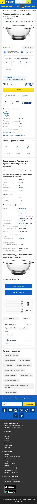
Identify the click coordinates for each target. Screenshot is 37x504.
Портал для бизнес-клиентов (13, 481)
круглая (21, 190)
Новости (7, 436)
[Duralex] (8, 114)
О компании (8, 434)
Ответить (10, 335)
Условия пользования (11, 479)
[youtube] (10, 410)
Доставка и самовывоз (11, 459)
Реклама (7, 447)
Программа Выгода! (10, 470)
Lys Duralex (24, 58)
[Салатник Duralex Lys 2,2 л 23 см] (8, 63)
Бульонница (8, 365)
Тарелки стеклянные (11, 355)
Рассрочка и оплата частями (13, 456)
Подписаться (29, 404)
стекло (21, 187)
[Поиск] (28, 2)
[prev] (29, 141)
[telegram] (32, 410)
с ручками (22, 220)
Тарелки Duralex (10, 360)
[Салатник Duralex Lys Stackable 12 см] (15, 63)
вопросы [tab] (25, 318)
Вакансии (7, 440)
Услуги (6, 465)
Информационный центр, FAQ (13, 425)
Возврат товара (9, 461)
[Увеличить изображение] (31, 26)
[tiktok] (26, 410)
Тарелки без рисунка (23, 365)
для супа (21, 223)
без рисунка (22, 208)
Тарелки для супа (26, 375)
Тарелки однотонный (11, 380)
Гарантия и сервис (10, 463)
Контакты (7, 438)
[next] (33, 141)
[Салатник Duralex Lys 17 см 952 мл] (28, 63)
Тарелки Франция (10, 375)
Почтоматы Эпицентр (11, 472)
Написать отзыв (18, 286)
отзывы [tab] (10, 318)
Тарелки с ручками (10, 392)
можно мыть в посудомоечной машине (23, 213)
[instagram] (15, 410)
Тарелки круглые (24, 360)
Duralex (21, 182)
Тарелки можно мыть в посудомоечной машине (17, 386)
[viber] (21, 410)
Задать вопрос (18, 292)
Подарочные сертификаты (12, 468)
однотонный (22, 226)
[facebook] (4, 410)
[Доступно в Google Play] (10, 491)
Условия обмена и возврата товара (14, 135)
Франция (21, 238)
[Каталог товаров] (2, 2)
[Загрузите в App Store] (10, 487)
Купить (18, 90)
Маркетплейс (8, 445)
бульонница (22, 185)
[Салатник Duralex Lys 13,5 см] (22, 63)
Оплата (6, 454)
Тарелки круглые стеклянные (14, 370)
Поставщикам (8, 443)
